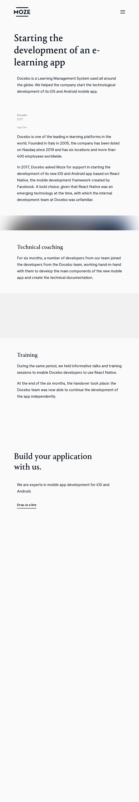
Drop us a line (26, 505)
